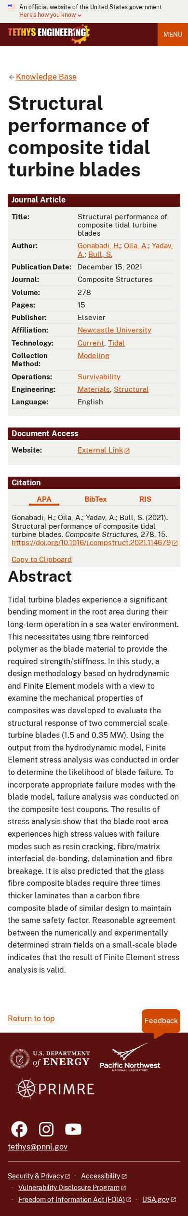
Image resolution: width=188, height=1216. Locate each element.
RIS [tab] (145, 499)
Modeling (93, 355)
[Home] (49, 34)
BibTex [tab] (95, 499)
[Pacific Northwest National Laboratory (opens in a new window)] (126, 1061)
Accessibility (100, 1176)
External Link (100, 450)
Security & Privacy (36, 1176)
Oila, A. (136, 245)
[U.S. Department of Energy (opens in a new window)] (50, 1061)
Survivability (99, 377)
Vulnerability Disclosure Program (69, 1187)
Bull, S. (100, 254)
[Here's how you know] (94, 11)
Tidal (116, 343)
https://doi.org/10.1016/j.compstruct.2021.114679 (91, 542)
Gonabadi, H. (99, 245)
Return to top (31, 1018)
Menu (172, 34)
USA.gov (155, 1199)
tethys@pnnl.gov (37, 1146)
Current (91, 343)
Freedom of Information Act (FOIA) (71, 1199)
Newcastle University (114, 330)
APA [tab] (44, 499)
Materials (94, 389)
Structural (131, 389)
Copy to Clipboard (42, 559)
